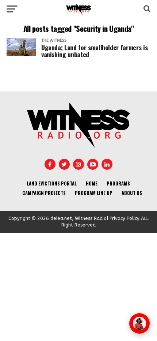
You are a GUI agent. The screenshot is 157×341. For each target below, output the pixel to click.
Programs (118, 183)
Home (91, 183)
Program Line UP (93, 193)
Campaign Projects (44, 193)
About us (132, 193)
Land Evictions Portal (52, 183)
